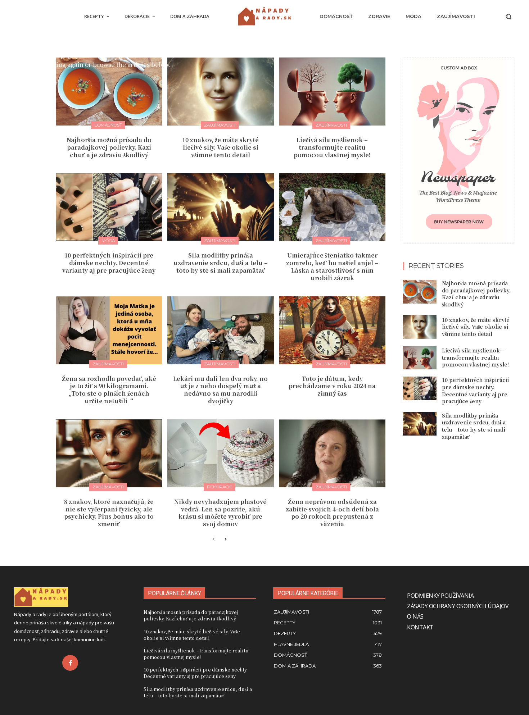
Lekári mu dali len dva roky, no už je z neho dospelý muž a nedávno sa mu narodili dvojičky (220, 389)
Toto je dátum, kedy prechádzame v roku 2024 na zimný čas (332, 386)
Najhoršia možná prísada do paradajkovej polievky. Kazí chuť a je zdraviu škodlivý (109, 147)
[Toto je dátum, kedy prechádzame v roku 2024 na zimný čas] (332, 330)
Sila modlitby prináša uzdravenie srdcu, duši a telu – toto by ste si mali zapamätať (220, 262)
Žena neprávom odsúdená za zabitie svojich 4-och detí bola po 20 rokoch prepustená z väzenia (332, 512)
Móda (108, 240)
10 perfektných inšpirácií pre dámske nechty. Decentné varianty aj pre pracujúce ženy (108, 262)
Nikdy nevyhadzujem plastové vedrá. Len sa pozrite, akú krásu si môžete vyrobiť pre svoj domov (220, 512)
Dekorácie (219, 486)
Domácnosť (108, 125)
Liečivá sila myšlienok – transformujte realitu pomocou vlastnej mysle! (332, 147)
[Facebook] (70, 663)
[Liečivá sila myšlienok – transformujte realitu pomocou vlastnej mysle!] (332, 92)
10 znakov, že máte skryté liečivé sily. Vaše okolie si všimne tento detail (220, 147)
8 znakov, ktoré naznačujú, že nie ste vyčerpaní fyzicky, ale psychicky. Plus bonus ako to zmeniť (109, 512)
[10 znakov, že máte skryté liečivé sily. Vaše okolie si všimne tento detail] (220, 92)
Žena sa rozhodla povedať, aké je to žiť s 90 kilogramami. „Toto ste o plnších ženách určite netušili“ (109, 389)
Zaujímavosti (219, 125)
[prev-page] (213, 539)
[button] (508, 16)
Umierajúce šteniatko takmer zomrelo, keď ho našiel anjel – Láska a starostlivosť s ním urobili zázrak (332, 266)
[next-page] (225, 539)
